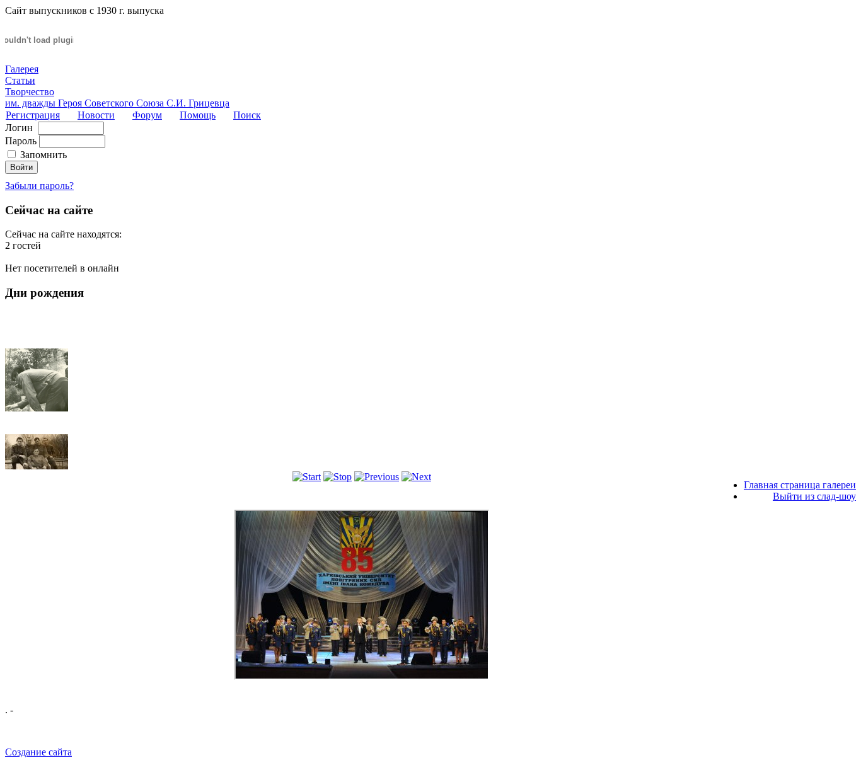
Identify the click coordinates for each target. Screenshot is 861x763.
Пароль (21, 140)
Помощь (198, 115)
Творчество (29, 91)
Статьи (20, 80)
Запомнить (43, 154)
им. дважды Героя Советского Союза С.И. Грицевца (117, 103)
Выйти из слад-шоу (814, 496)
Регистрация (33, 115)
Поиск (247, 115)
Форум (147, 115)
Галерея (21, 69)
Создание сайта (38, 752)
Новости (96, 115)
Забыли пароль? (39, 185)
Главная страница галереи (800, 484)
